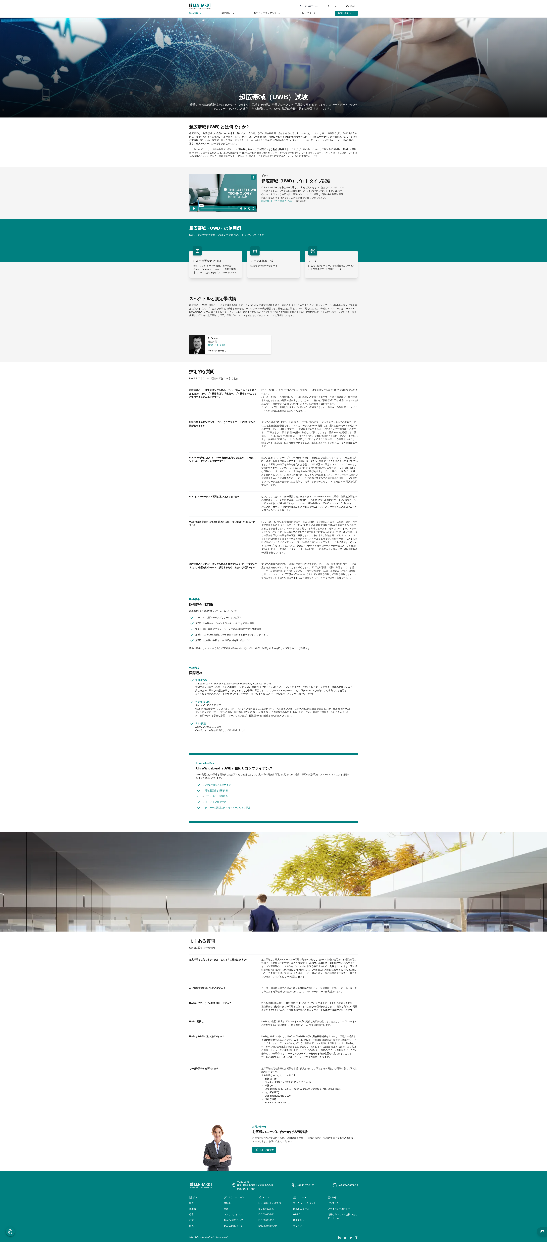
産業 (226, 1209)
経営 (191, 1214)
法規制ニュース (301, 1209)
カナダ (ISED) (202, 702)
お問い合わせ (214, 345)
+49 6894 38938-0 (217, 350)
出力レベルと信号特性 (216, 796)
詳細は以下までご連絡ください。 (278, 201)
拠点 (191, 1226)
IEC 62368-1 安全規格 (269, 1203)
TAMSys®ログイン (233, 1226)
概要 (191, 1203)
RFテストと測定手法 (215, 802)
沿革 (191, 1220)
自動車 (227, 1203)
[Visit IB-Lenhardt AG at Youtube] (345, 1237)
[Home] (200, 6)
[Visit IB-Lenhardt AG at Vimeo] (350, 1237)
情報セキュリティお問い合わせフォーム (342, 1216)
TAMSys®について (233, 1220)
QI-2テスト (298, 1220)
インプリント (334, 1203)
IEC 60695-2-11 (266, 1214)
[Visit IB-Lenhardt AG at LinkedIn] (339, 1237)
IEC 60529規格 (266, 1209)
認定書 (192, 1209)
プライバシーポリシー (339, 1209)
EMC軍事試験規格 (267, 1226)
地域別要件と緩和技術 (216, 790)
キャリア (297, 1226)
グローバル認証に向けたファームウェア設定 (228, 807)
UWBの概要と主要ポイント (219, 785)
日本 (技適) (200, 723)
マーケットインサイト (304, 1203)
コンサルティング (233, 1214)
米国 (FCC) (201, 680)
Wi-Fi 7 (296, 1214)
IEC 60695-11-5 (266, 1220)
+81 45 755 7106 (305, 1185)
